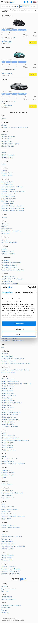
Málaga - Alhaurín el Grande (10, 438)
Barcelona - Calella (7, 184)
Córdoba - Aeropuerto (8, 276)
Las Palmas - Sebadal (8, 372)
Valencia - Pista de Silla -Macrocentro (13, 546)
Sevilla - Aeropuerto (7, 507)
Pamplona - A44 (6, 470)
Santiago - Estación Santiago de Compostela (15, 363)
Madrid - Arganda (7, 391)
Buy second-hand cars (8, 589)
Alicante (4, 134)
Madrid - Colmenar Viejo (9, 395)
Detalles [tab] (17, 292)
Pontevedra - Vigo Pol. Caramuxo (12, 493)
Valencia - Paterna (7, 541)
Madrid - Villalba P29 (7, 422)
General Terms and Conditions (11, 605)
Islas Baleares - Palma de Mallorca (12, 340)
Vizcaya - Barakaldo (7, 555)
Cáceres (4, 217)
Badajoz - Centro (6, 173)
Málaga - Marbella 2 (7, 447)
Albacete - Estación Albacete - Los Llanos (14, 127)
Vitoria (3, 118)
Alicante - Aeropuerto (8, 136)
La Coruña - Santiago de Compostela (13, 358)
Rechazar (19, 334)
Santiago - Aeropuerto (8, 361)
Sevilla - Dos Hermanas (8, 514)
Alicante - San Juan (7, 146)
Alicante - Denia (6, 139)
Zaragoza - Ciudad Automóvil (10, 571)
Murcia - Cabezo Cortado (9, 459)
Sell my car (4, 591)
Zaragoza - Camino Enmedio (10, 569)
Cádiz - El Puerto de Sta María (11, 231)
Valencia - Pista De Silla (8, 544)
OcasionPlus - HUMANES (9, 426)
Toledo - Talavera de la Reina (10, 528)
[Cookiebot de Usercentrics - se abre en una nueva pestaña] (28, 287)
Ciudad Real (5, 260)
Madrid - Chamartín (7, 393)
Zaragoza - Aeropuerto (8, 566)
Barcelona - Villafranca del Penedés (12, 210)
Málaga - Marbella (7, 445)
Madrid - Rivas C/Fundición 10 (10, 412)
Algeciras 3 (4, 226)
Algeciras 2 (4, 224)
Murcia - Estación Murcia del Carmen (13, 463)
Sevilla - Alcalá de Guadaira (9, 509)
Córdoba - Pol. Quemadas (9, 283)
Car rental (4, 586)
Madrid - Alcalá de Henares (10, 381)
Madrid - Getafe (6, 405)
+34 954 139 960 (6, 597)
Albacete (4, 125)
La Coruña (4, 354)
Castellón (4, 249)
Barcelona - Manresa (8, 196)
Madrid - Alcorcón (7, 388)
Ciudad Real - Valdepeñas (9, 267)
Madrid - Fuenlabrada (8, 400)
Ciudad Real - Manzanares (9, 265)
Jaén (3, 347)
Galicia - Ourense (6, 484)
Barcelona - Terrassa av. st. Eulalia (12, 206)
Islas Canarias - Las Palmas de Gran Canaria (15, 370)
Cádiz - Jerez (5, 233)
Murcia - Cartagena (7, 461)
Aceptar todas (19, 323)
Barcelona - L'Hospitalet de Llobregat (13, 191)
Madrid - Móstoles (7, 410)
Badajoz (4, 170)
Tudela (3, 477)
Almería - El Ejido (6, 157)
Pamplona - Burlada (7, 472)
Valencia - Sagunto (7, 548)
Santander (4, 240)
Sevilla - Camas (6, 511)
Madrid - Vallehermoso (8, 417)
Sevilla (3, 504)
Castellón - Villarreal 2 (8, 254)
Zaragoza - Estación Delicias (10, 574)
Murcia (3, 456)
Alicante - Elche (6, 141)
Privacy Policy (5, 608)
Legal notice (5, 612)
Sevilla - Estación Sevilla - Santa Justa (13, 516)
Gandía (3, 534)
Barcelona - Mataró (7, 201)
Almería (3, 152)
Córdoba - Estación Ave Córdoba (11, 279)
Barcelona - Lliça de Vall (9, 194)
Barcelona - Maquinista (8, 199)
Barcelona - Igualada (8, 189)
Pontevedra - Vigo (7, 490)
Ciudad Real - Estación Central (11, 263)
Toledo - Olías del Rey (8, 525)
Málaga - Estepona (7, 443)
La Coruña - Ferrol (7, 356)
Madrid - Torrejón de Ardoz (9, 414)
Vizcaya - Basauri (6, 557)
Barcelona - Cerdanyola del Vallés (12, 187)
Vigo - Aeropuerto (7, 495)
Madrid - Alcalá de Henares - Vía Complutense (16, 383)
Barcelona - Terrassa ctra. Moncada (12, 208)
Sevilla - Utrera (6, 519)
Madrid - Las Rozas (7, 407)
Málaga (3, 433)
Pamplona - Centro (7, 475)
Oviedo (3, 164)
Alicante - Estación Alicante (10, 143)
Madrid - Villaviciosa (7, 424)
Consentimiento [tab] (7, 292)
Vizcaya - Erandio (6, 560)
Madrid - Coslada (6, 398)
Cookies (4, 610)
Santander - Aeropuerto (9, 242)
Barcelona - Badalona (8, 182)
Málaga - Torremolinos (8, 450)
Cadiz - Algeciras (6, 228)
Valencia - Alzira (6, 539)
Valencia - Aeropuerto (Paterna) (11, 536)
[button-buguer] (2, 2)
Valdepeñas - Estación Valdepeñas (12, 270)
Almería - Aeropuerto (8, 155)
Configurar (17, 329)
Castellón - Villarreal (7, 251)
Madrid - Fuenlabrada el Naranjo (11, 403)
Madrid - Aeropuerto (7, 379)
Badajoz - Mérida (6, 175)
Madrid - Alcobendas (8, 386)
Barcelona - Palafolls (7, 203)
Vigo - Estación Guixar (8, 498)
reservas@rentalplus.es (8, 599)
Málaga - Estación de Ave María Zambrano (15, 440)
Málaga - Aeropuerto (8, 435)
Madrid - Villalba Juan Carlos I (10, 419)
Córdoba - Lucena (7, 281)
